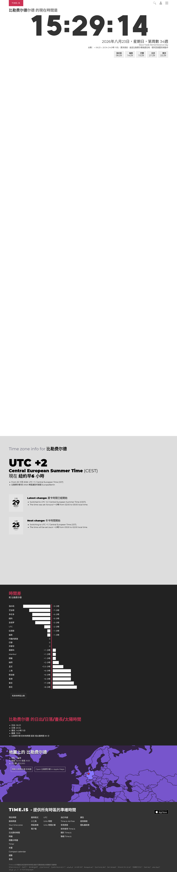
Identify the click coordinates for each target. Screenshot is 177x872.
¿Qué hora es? (44, 867)
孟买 (10, 667)
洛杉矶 (119, 54)
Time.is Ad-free (68, 821)
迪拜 (10, 662)
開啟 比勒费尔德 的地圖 (21, 769)
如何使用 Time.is (68, 829)
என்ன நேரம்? (156, 867)
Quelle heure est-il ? (58, 867)
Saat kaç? (147, 867)
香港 (10, 679)
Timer (11, 844)
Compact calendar (17, 852)
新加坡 (11, 675)
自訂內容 (64, 817)
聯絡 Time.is (66, 836)
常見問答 (64, 825)
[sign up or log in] (160, 4)
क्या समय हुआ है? (33, 867)
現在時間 (12, 817)
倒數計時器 (13, 840)
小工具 (34, 821)
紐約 (10, 618)
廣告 (82, 817)
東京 (163, 54)
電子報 (34, 829)
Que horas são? (100, 867)
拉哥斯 (11, 631)
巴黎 (141, 54)
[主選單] (166, 3)
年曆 (10, 848)
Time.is (16, 3)
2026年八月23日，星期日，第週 (135, 41)
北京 (152, 54)
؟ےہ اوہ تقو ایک (13, 870)
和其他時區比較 (18, 696)
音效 (10, 859)
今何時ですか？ (137, 867)
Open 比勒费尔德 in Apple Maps (50, 769)
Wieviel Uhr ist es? (124, 867)
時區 (10, 829)
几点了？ (25, 867)
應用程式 (34, 817)
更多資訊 (124, 47)
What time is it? (14, 867)
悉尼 (10, 687)
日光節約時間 (14, 833)
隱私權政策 (84, 825)
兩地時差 (12, 821)
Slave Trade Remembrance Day (153, 45)
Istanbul (12, 654)
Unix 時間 (48, 821)
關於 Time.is (66, 833)
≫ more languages (26, 870)
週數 (10, 855)
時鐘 (10, 836)
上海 (10, 671)
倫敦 (130, 54)
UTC (11, 627)
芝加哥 (11, 610)
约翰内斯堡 (13, 639)
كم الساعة (70, 867)
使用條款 (84, 821)
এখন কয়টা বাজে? (78, 867)
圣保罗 (11, 623)
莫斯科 (11, 650)
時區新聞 (34, 825)
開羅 (10, 658)
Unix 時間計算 (50, 825)
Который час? (88, 867)
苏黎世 (11, 646)
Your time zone (16, 825)
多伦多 (11, 614)
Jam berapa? (111, 867)
